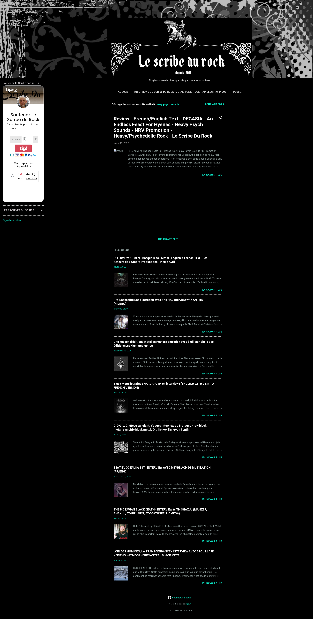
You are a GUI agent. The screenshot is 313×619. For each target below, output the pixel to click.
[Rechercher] (250, 9)
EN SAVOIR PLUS (212, 174)
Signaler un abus (12, 220)
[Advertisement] (241, 149)
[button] (220, 118)
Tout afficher (214, 104)
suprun (188, 604)
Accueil (123, 91)
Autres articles (168, 239)
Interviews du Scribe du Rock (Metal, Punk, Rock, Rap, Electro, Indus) (180, 91)
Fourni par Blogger (181, 597)
